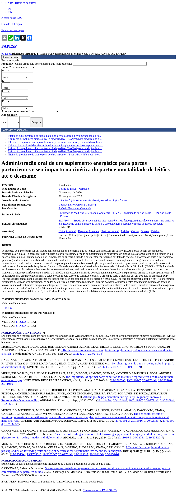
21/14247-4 (104, 400)
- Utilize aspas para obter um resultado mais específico (37, 63)
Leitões (125, 231)
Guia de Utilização (11, 24)
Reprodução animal (88, 231)
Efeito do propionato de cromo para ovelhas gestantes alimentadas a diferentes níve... (54, 154)
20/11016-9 (134, 367)
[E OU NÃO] (5, 70)
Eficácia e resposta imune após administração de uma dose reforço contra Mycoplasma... (56, 142)
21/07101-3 (122, 420)
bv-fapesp (6, 53)
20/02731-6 (95, 353)
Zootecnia (85, 200)
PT (10, 8)
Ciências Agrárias (68, 200)
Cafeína (155, 231)
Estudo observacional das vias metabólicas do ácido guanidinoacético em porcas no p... (55, 145)
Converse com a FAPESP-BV (100, 490)
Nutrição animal (67, 231)
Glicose (145, 231)
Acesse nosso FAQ (11, 17)
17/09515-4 (18, 454)
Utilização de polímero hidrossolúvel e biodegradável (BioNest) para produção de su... (55, 138)
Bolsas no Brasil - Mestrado (74, 188)
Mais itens (7, 303)
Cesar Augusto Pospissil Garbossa (77, 204)
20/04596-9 (112, 454)
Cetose (135, 231)
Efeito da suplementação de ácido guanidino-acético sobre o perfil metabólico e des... (54, 135)
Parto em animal (110, 231)
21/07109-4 (167, 400)
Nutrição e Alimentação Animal (110, 200)
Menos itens (19, 303)
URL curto (7, 2)
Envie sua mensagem (12, 30)
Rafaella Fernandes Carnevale (75, 208)
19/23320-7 (79, 353)
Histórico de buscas (25, 2)
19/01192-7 (134, 380)
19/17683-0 (118, 380)
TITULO (7, 307)
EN (10, 11)
